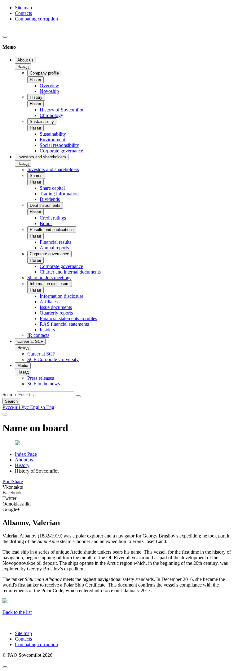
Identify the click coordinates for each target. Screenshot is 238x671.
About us (25, 60)
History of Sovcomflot (61, 109)
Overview (49, 85)
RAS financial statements (64, 324)
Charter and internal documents (70, 271)
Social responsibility (59, 145)
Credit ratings (53, 217)
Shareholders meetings (49, 277)
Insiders (47, 329)
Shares (36, 175)
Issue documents (56, 307)
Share (17, 481)
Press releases (40, 378)
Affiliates (49, 301)
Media (22, 365)
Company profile (44, 73)
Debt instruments (45, 205)
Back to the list (17, 612)
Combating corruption (36, 18)
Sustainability (42, 121)
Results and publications (52, 229)
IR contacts (38, 335)
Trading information (59, 193)
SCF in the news (43, 383)
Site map (23, 7)
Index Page (26, 454)
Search (9, 394)
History (36, 97)
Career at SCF (30, 341)
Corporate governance (61, 150)
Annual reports (54, 247)
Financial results (55, 242)
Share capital (52, 188)
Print (7, 481)
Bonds (46, 223)
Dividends (50, 199)
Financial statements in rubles (68, 318)
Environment (52, 139)
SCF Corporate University (53, 359)
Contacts (23, 13)
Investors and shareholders (41, 157)
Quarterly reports (56, 312)
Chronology (51, 115)
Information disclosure (49, 283)
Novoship (49, 91)
